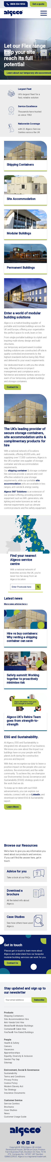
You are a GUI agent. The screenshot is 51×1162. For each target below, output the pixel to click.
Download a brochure (15, 892)
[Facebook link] (18, 1143)
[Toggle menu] (43, 13)
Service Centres (12, 1103)
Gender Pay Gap (12, 1059)
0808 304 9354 (17, 4)
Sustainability (10, 1073)
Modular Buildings (19, 233)
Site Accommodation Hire (16, 1019)
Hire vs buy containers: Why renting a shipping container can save (22, 637)
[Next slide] (43, 52)
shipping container (17, 470)
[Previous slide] (7, 52)
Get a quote (38, 4)
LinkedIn (36, 794)
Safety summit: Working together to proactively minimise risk (23, 678)
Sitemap (8, 1062)
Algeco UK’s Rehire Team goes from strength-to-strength (24, 720)
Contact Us (12, 387)
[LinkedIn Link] (28, 1143)
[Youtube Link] (32, 1143)
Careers (8, 1046)
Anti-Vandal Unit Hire (14, 1022)
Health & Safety (11, 1043)
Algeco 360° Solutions (15, 491)
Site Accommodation (21, 199)
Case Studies (16, 917)
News (7, 1113)
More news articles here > (16, 604)
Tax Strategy (10, 1089)
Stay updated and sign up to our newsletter (25, 990)
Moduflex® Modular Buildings (18, 1025)
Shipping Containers (20, 164)
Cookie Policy (11, 1083)
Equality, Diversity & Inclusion (18, 1056)
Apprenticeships (12, 1052)
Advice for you (17, 871)
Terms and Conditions (14, 1076)
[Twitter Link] (23, 1143)
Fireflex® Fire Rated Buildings (19, 1032)
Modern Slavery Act (13, 1086)
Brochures (9, 1107)
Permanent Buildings (21, 267)
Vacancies (9, 1049)
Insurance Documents (14, 1093)
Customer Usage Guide (15, 1116)
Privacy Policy (11, 1080)
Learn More (13, 807)
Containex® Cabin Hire (15, 1029)
